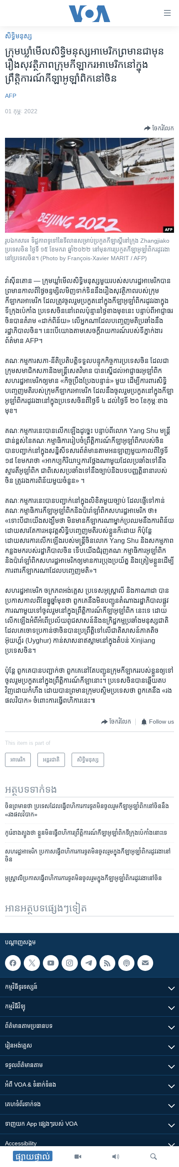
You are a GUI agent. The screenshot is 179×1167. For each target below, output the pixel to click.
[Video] (77, 1156)
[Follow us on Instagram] (69, 963)
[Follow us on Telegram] (89, 963)
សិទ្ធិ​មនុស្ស (18, 36)
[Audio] (115, 1156)
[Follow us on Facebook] (13, 963)
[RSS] (107, 963)
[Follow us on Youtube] (51, 963)
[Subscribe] (145, 963)
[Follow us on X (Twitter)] (32, 963)
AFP (10, 95)
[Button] (159, 128)
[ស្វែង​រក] (153, 1156)
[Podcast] (126, 963)
